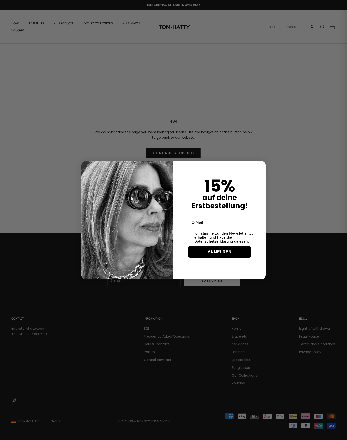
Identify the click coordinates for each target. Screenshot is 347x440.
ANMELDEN (220, 252)
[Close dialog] (261, 165)
